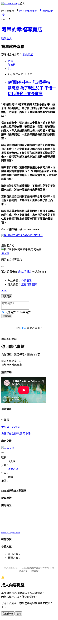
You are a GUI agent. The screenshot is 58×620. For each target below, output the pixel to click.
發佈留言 (7, 316)
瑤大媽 (5, 253)
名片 (10, 68)
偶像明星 (28, 54)
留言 (29, 271)
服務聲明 (35, 571)
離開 (18, 613)
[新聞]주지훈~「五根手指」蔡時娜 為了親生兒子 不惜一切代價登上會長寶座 (32, 88)
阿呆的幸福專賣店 (22, 29)
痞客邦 (22, 271)
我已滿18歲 (8, 613)
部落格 (11, 64)
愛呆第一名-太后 (10, 427)
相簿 (10, 61)
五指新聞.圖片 (29, 284)
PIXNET (15, 568)
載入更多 (7, 296)
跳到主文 (6, 38)
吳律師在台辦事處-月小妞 (15, 433)
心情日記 (26, 280)
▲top (4, 290)
